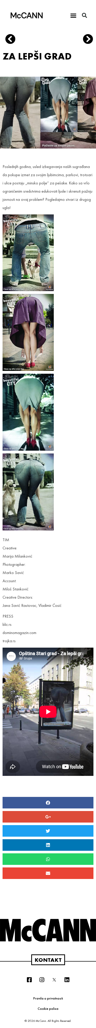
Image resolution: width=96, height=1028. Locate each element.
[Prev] (27, 39)
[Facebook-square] (29, 979)
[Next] (86, 39)
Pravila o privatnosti (48, 998)
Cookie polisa (48, 1008)
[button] (73, 15)
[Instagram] (41, 979)
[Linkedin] (66, 979)
